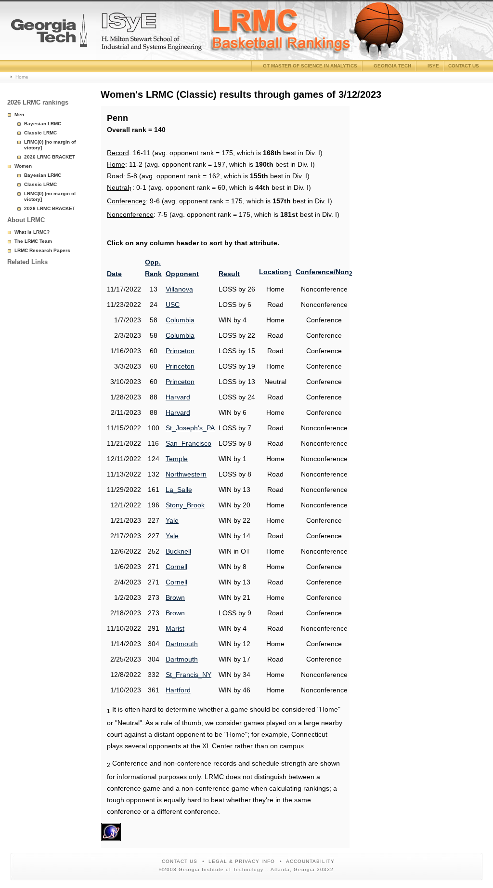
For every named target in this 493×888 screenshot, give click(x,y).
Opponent (182, 274)
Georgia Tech (392, 65)
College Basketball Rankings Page (49, 34)
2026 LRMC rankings (37, 102)
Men (19, 114)
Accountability (310, 861)
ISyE (433, 65)
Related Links (27, 261)
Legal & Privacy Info (241, 861)
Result (229, 274)
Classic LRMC (40, 132)
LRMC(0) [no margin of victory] (50, 144)
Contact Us (179, 861)
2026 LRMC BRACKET (49, 156)
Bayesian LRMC (42, 123)
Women (23, 166)
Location (275, 272)
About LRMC (26, 220)
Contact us (463, 65)
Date (114, 274)
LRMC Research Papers (42, 250)
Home (21, 77)
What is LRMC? (32, 232)
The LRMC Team (33, 241)
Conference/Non (324, 272)
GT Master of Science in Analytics (310, 65)
